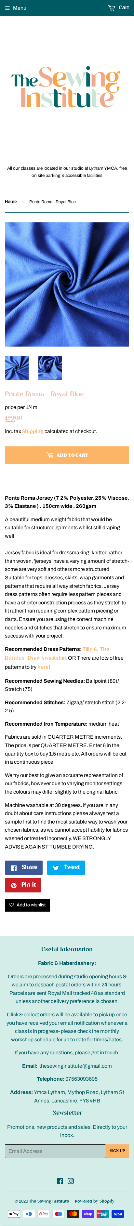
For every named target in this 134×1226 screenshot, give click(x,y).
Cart (123, 8)
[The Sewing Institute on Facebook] (60, 1182)
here (42, 667)
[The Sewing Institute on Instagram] (71, 1182)
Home (11, 202)
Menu (19, 8)
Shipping (33, 432)
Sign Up (117, 1151)
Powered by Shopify (94, 1201)
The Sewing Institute (49, 1201)
